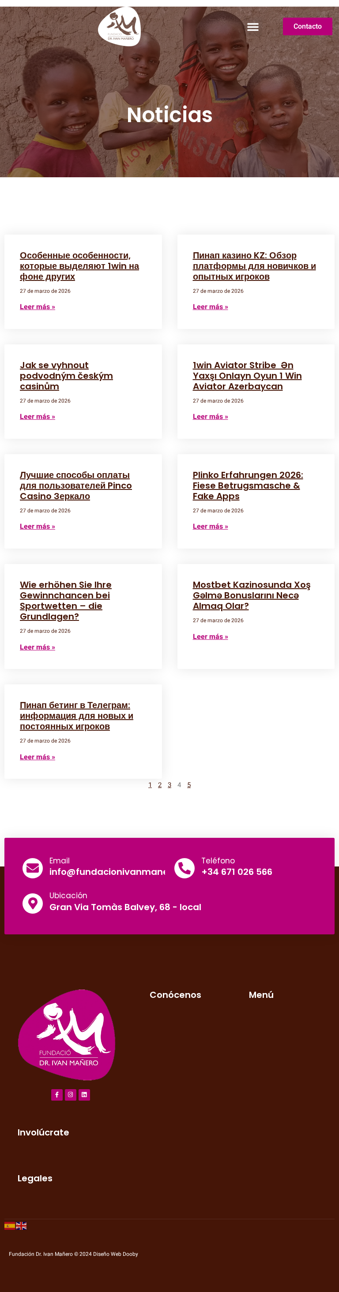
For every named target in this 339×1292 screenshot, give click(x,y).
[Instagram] (70, 1095)
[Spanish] (10, 1225)
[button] (253, 26)
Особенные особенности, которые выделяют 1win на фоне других (79, 266)
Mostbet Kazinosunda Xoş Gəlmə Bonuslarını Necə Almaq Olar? (252, 595)
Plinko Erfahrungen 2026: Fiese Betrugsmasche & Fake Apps (248, 485)
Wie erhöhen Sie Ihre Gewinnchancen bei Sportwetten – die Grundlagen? (66, 601)
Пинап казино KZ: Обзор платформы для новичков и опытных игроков (254, 266)
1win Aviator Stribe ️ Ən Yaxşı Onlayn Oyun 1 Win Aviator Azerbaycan (247, 375)
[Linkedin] (84, 1095)
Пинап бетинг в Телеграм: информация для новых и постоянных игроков (76, 715)
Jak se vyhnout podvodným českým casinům (66, 375)
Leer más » (37, 307)
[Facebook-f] (57, 1095)
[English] (21, 1225)
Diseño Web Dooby (115, 1254)
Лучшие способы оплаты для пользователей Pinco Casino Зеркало (76, 485)
